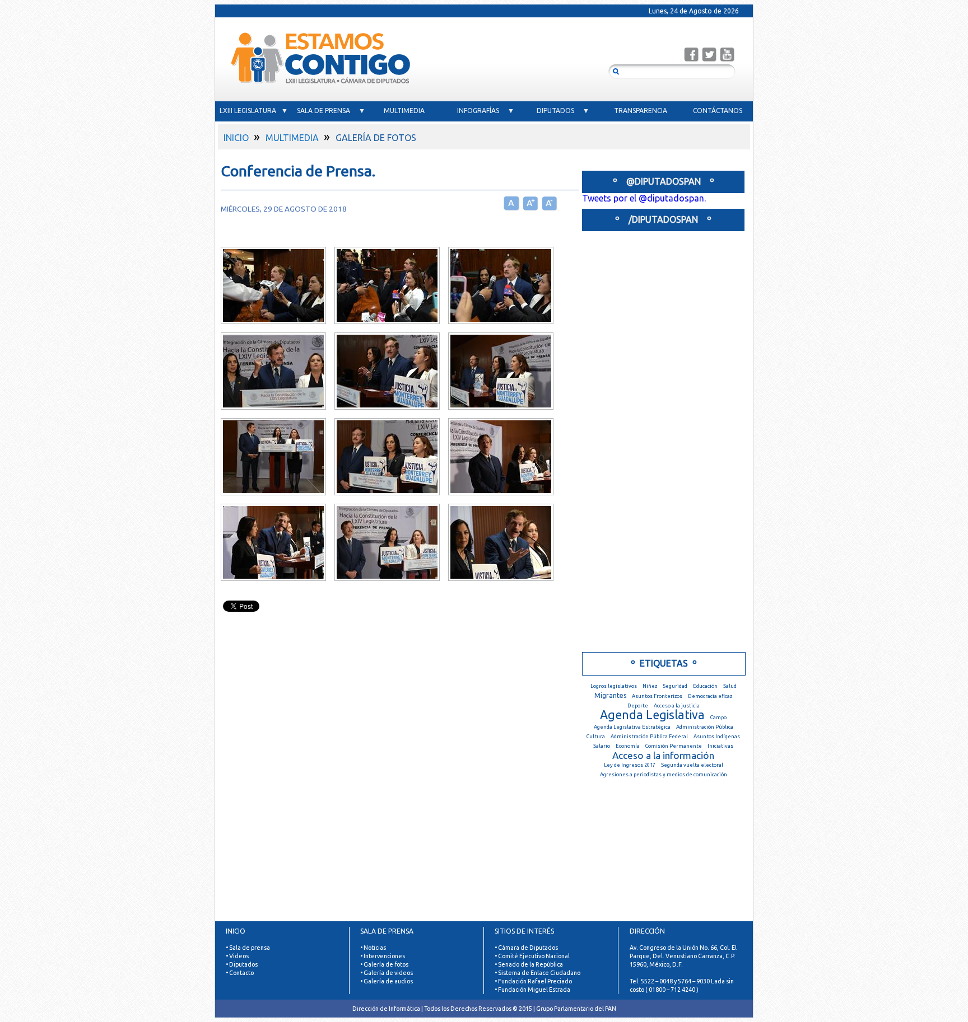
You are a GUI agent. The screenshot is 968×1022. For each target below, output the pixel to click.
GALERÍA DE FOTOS (376, 138)
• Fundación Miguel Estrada (532, 989)
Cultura (596, 736)
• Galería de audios (386, 981)
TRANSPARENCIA (640, 110)
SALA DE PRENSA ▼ (331, 110)
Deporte (637, 705)
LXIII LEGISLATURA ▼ (254, 110)
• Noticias (373, 947)
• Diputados (242, 964)
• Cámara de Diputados (526, 947)
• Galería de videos (386, 972)
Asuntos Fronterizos (657, 696)
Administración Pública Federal (649, 736)
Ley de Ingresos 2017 (629, 765)
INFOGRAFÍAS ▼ (485, 110)
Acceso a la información (663, 755)
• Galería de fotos (384, 964)
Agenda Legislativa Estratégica (632, 727)
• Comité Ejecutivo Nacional (532, 956)
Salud (730, 686)
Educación (705, 686)
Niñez (650, 686)
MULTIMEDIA (408, 110)
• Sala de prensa (248, 947)
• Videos (237, 956)
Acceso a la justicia (677, 705)
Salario (601, 746)
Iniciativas (720, 746)
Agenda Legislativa (652, 715)
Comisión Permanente (673, 746)
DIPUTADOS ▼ (563, 110)
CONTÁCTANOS (717, 110)
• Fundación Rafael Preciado (533, 981)
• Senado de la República (529, 964)
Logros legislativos (613, 686)
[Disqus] (394, 781)
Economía (628, 746)
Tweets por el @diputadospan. (644, 198)
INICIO (236, 138)
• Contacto (240, 972)
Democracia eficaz (710, 696)
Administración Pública (704, 727)
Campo (718, 717)
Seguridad (675, 686)
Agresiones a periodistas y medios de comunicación (663, 774)
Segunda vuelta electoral (692, 765)
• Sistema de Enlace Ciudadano (537, 972)
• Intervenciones (382, 956)
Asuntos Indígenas (717, 736)
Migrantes (610, 695)
